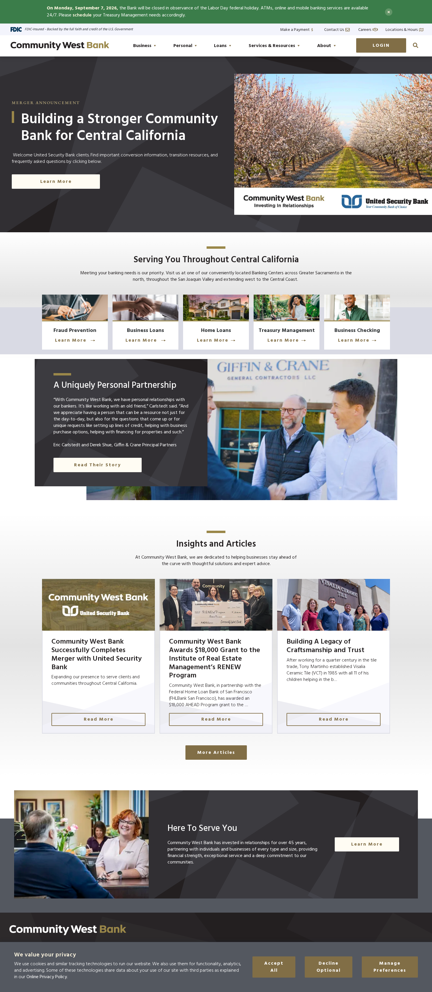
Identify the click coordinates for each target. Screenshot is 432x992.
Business (142, 46)
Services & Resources (272, 46)
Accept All (274, 967)
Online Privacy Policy (46, 977)
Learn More (56, 182)
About (324, 46)
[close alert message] (388, 12)
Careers (364, 29)
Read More (98, 719)
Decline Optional (329, 967)
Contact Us (334, 29)
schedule (82, 15)
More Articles (216, 752)
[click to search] (415, 45)
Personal (182, 46)
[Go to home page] (60, 46)
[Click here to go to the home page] (67, 930)
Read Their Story (97, 465)
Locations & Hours (402, 29)
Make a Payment (295, 29)
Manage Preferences (390, 967)
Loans (220, 46)
